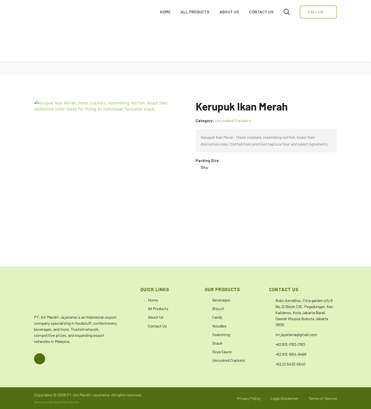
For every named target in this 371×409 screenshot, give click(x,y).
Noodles (219, 325)
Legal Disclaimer (284, 398)
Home (165, 11)
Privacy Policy (248, 398)
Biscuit (218, 308)
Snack (217, 343)
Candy (217, 317)
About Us (229, 11)
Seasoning (221, 334)
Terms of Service (322, 398)
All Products (195, 11)
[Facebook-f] (39, 358)
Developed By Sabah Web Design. (57, 402)
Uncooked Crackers (233, 121)
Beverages (221, 299)
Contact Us (261, 11)
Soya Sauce (222, 351)
